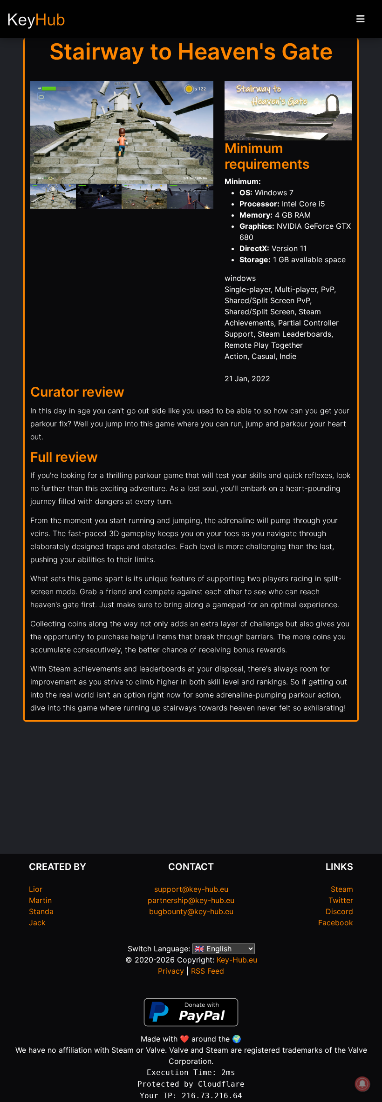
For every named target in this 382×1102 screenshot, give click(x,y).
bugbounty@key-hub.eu (191, 911)
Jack (37, 922)
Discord (339, 911)
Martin (40, 900)
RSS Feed (207, 971)
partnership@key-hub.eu (191, 900)
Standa (41, 911)
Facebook (335, 922)
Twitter (340, 900)
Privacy (171, 971)
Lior (35, 889)
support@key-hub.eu (191, 889)
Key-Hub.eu (237, 959)
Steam (342, 889)
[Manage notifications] (362, 1083)
